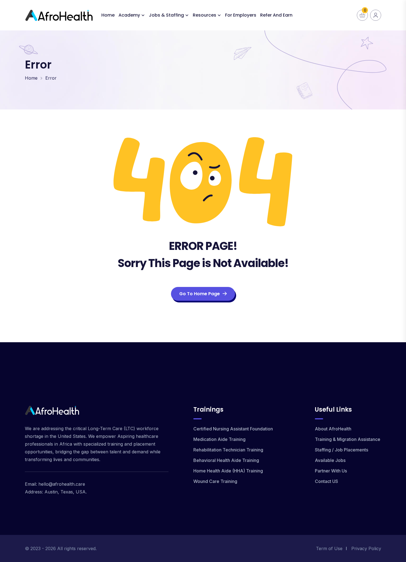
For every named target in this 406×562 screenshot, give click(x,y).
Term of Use (329, 548)
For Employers (240, 15)
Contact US (326, 481)
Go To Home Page (199, 294)
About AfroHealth (333, 429)
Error (51, 78)
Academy (129, 15)
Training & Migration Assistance (347, 439)
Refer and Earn (276, 15)
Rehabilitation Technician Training (228, 450)
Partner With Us (331, 471)
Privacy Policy (366, 548)
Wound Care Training (215, 481)
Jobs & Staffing (166, 15)
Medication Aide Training (219, 439)
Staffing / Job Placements (341, 450)
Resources (204, 15)
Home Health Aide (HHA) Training (228, 471)
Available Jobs (330, 460)
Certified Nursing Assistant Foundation (233, 429)
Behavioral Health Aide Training (226, 460)
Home (108, 15)
